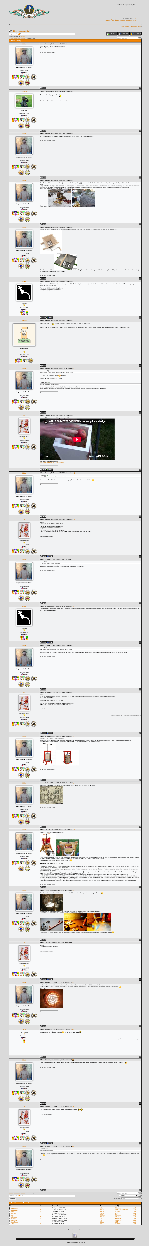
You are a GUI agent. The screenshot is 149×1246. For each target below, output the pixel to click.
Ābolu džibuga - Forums (118, 20)
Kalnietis (102, 1215)
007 (24, 415)
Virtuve (117, 1216)
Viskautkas (17, 38)
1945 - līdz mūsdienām (121, 1209)
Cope (12, 1223)
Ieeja (134, 20)
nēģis (101, 1223)
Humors (117, 1211)
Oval (24, 1029)
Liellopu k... (14, 1217)
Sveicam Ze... (14, 1218)
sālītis (101, 1208)
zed (101, 1218)
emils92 (24, 320)
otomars (23, 36)
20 (73, 942)
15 (73, 692)
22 (73, 1029)
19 (73, 890)
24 (73, 1106)
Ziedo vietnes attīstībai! (21, 31)
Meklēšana (134, 26)
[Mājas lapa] (49, 317)
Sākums (107, 20)
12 (73, 559)
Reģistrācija (129, 20)
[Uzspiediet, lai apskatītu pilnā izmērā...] (59, 206)
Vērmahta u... (14, 1222)
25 (73, 1146)
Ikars (12, 1215)
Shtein (24, 281)
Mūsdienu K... (14, 1208)
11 (74, 519)
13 (73, 606)
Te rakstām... (14, 1220)
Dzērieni (23, 38)
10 (74, 473)
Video (12, 1211)
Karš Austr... (14, 1210)
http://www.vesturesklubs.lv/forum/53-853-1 (52, 462)
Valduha (24, 91)
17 (73, 783)
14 (73, 645)
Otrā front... (14, 1213)
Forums (11, 38)
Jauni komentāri (125, 26)
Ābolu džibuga (31, 38)
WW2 (116, 1213)
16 (73, 736)
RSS (135, 18)
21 (73, 982)
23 (73, 1059)
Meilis (24, 44)
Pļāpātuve (118, 1208)
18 (74, 829)
